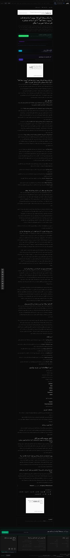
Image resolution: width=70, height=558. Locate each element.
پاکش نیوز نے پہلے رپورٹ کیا (41, 163)
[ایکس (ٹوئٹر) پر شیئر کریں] (2, 274)
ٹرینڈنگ (39, 3)
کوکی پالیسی (40, 556)
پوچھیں (21, 59)
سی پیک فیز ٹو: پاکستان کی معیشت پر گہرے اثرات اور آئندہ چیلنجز (35, 430)
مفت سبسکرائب (5, 532)
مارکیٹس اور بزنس (34, 3)
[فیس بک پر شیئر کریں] (2, 279)
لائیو (12, 3)
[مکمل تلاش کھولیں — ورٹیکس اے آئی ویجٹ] (55, 3)
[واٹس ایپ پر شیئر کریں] (2, 270)
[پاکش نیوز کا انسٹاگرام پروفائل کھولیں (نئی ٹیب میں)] (12, 549)
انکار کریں (3, 555)
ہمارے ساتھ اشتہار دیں (27, 544)
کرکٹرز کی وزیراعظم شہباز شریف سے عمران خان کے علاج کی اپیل (37, 417)
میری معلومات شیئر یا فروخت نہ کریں (39, 547)
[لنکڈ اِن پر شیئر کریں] (2, 281)
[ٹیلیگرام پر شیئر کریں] (2, 272)
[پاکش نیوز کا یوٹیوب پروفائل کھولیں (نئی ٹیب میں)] (9, 549)
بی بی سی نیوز (49, 406)
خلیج (45, 3)
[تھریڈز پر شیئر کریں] (2, 277)
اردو (6, 3)
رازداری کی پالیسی (28, 539)
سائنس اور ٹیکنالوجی (26, 3)
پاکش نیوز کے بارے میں (41, 539)
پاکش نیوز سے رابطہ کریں (27, 541)
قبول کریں (8, 555)
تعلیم (15, 3)
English (9, 3)
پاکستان (47, 3)
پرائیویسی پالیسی (46, 556)
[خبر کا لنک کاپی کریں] (2, 288)
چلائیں (20, 50)
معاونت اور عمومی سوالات (27, 546)
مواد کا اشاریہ (42, 549)
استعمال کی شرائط (42, 541)
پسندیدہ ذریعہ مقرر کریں (27, 549)
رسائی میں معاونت (42, 544)
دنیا (42, 3)
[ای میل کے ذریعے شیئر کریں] (2, 286)
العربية (2, 3)
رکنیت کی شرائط (42, 543)
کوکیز (30, 543)
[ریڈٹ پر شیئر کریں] (2, 284)
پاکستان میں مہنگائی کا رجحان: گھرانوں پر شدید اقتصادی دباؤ (36, 427)
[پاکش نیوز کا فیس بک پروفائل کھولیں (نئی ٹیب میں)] (15, 549)
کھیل (20, 3)
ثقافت (18, 3)
